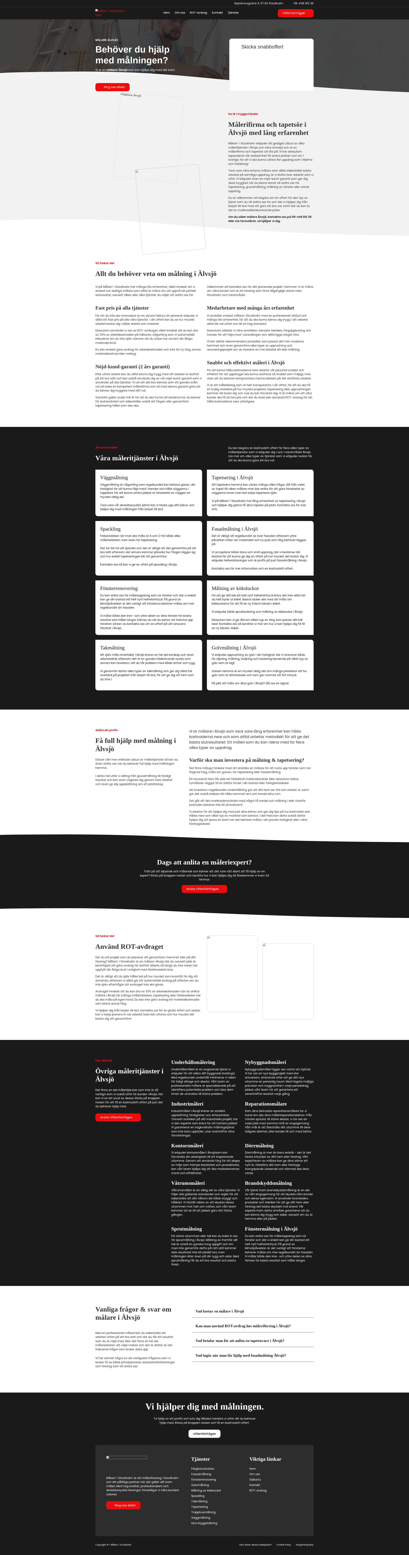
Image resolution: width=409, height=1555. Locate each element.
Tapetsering (199, 1507)
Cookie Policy (284, 1544)
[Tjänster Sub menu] (241, 13)
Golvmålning (200, 1485)
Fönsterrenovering (203, 1480)
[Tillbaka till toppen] (399, 1546)
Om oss (180, 13)
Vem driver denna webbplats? (255, 1544)
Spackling (197, 1496)
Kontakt (217, 13)
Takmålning (199, 1501)
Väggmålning (200, 1518)
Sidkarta (255, 1480)
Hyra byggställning (204, 1523)
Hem (166, 13)
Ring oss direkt (114, 87)
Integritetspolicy (305, 1544)
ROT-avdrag (198, 13)
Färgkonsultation (202, 1469)
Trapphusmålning (203, 1512)
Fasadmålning (201, 1474)
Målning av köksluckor (206, 1490)
